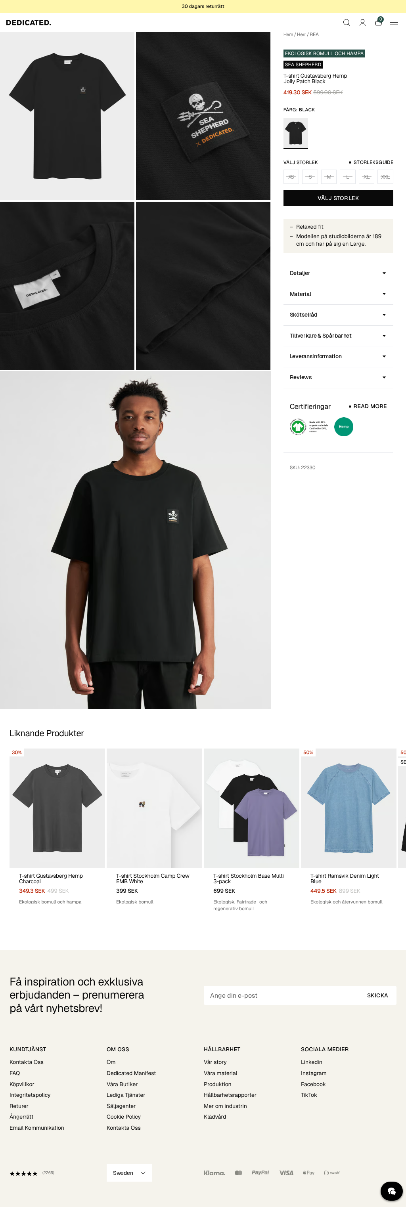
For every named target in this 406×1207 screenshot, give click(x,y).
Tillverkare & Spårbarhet (321, 335)
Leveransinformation (316, 356)
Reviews (301, 377)
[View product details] (57, 886)
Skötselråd (304, 314)
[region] (203, 830)
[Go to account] (362, 23)
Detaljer (300, 273)
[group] (57, 830)
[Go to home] (28, 22)
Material (300, 294)
